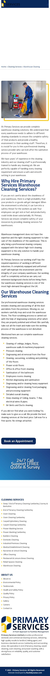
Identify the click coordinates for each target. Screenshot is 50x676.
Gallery (6, 601)
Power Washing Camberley (14, 532)
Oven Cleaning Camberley (14, 517)
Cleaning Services (15, 66)
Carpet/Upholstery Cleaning (14, 521)
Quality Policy (8, 593)
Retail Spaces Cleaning (12, 562)
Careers (6, 604)
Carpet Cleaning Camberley (14, 525)
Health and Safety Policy (13, 590)
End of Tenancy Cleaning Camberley (18, 510)
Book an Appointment (18, 441)
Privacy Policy (8, 597)
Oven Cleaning (9, 514)
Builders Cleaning (10, 536)
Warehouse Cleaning (11, 565)
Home (3, 66)
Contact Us (7, 608)
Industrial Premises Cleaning (15, 543)
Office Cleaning (9, 554)
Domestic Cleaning (11, 539)
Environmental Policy (12, 582)
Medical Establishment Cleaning (16, 547)
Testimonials (8, 586)
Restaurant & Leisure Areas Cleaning (18, 558)
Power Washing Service (13, 528)
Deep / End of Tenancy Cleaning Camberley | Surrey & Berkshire (25, 505)
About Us (7, 579)
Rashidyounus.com (34, 672)
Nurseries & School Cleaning (15, 550)
